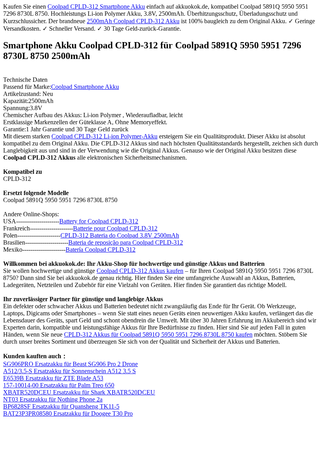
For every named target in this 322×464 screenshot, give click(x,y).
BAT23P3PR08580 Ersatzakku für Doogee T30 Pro (68, 413)
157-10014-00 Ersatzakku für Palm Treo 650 (58, 385)
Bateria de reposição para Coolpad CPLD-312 (125, 242)
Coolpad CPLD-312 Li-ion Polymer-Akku (104, 136)
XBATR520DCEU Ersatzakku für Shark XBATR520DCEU (79, 392)
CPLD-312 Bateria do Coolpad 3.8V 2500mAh (119, 235)
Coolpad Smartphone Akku (85, 86)
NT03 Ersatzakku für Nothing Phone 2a (52, 399)
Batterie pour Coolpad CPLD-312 (115, 228)
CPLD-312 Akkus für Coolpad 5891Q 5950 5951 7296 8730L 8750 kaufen (158, 334)
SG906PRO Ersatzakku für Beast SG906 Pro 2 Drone (70, 364)
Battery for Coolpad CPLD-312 (98, 221)
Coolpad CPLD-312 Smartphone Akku (96, 6)
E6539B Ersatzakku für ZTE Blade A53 (53, 378)
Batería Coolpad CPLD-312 (100, 249)
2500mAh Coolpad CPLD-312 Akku (133, 21)
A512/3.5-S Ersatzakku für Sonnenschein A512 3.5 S (69, 371)
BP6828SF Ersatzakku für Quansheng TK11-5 (61, 406)
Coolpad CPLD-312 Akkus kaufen (140, 270)
